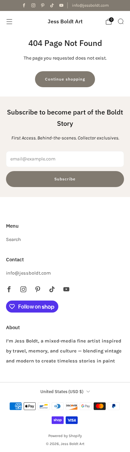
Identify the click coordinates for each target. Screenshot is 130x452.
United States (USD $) (61, 391)
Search (13, 239)
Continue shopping (65, 79)
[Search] (120, 21)
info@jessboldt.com (90, 5)
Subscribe (65, 178)
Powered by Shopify (65, 435)
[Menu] (9, 21)
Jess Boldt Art (65, 21)
